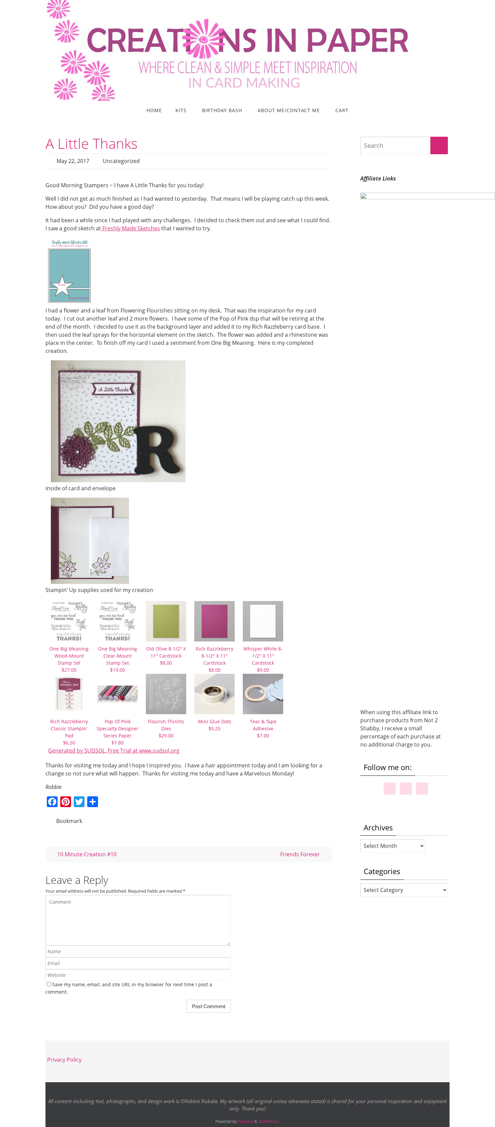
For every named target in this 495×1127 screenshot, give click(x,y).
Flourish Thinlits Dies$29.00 (166, 728)
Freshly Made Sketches (130, 228)
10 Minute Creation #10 (86, 854)
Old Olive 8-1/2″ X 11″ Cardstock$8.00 (166, 655)
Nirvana (245, 1121)
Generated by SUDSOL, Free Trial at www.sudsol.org (113, 750)
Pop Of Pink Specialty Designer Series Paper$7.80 (117, 732)
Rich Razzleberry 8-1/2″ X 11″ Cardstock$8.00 (214, 659)
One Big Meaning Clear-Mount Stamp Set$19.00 (117, 659)
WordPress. (269, 1121)
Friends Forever (300, 854)
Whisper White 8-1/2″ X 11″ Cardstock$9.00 (263, 659)
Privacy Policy (64, 1059)
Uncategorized (121, 161)
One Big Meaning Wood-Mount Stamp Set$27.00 (69, 659)
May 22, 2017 (73, 161)
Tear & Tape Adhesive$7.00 (263, 728)
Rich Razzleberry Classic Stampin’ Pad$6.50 (69, 732)
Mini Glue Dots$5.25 (214, 725)
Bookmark (69, 821)
